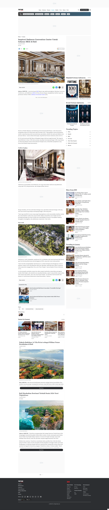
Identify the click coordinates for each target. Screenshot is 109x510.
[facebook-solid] (57, 87)
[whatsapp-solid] (53, 87)
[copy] (63, 87)
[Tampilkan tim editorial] (64, 314)
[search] (78, 10)
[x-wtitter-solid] (60, 87)
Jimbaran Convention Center (38, 94)
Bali (38, 91)
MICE (34, 93)
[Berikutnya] (65, 326)
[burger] (90, 10)
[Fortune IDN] (21, 10)
